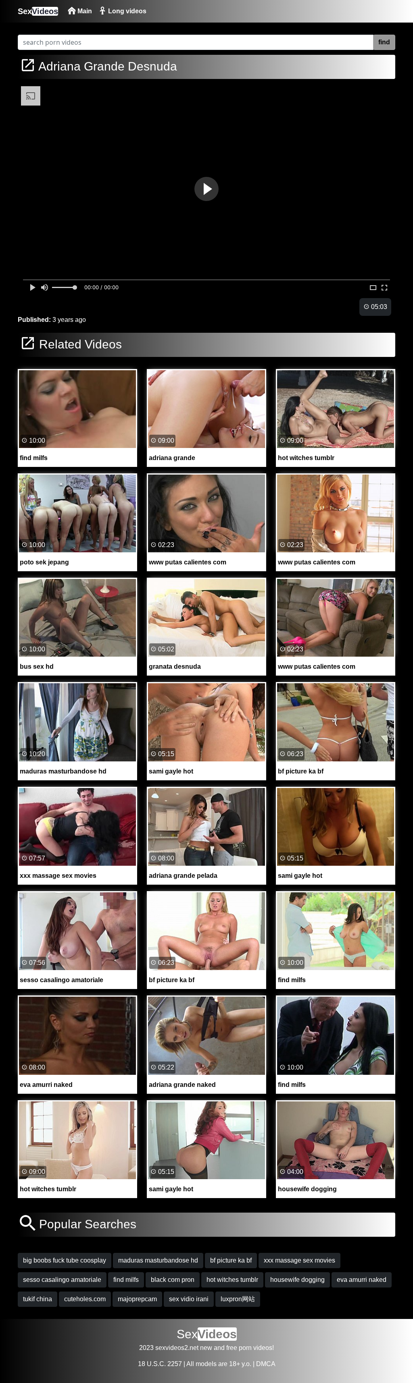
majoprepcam (137, 1299)
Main (84, 11)
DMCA (265, 1363)
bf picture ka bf (231, 1260)
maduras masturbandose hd (158, 1260)
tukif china (37, 1299)
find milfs (126, 1279)
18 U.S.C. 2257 (160, 1363)
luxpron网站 (238, 1299)
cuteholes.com (85, 1299)
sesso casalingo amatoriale (62, 1279)
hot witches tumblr (232, 1279)
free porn (239, 1347)
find (384, 42)
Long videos (126, 11)
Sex (38, 11)
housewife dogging (297, 1279)
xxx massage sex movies (299, 1260)
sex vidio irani (189, 1299)
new (206, 1347)
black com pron (172, 1279)
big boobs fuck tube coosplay (64, 1260)
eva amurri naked (361, 1279)
